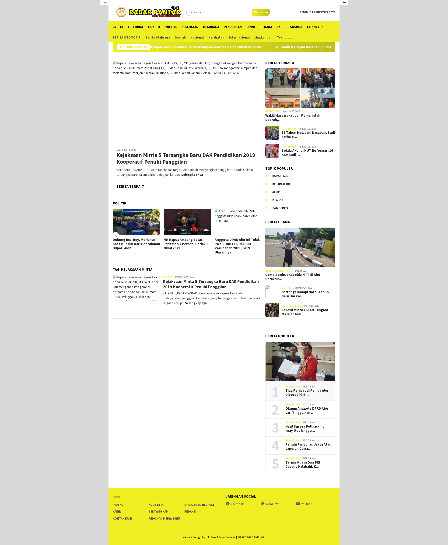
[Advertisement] (394, 32)
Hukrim (168, 276)
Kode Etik (156, 505)
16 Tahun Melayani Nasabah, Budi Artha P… (308, 134)
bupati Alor (281, 176)
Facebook (237, 504)
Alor (276, 192)
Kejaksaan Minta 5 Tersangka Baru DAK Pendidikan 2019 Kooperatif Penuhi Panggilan (185, 158)
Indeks (118, 505)
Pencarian (261, 12)
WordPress (272, 504)
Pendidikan (272, 111)
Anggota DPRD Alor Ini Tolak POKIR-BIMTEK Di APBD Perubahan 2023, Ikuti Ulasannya (237, 246)
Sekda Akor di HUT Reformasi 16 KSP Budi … (307, 152)
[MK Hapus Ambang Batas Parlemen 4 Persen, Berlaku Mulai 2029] (187, 222)
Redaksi (190, 511)
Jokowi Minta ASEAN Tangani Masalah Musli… (305, 312)
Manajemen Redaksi (199, 505)
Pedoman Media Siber (164, 518)
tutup (104, 2)
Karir (117, 511)
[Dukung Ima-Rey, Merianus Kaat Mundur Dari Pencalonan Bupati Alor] (136, 222)
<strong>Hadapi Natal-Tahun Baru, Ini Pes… (305, 294)
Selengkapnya (192, 174)
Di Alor (278, 200)
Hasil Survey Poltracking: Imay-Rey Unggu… (305, 428)
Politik (297, 305)
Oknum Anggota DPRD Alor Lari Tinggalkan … (306, 410)
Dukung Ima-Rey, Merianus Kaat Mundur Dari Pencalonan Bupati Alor (136, 244)
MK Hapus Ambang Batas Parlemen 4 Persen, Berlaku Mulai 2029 (186, 244)
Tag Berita (280, 208)
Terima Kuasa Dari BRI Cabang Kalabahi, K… (302, 464)
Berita (269, 270)
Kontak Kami (122, 518)
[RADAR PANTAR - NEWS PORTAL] (149, 12)
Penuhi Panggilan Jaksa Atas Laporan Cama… (308, 446)
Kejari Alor (281, 184)
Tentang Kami (158, 511)
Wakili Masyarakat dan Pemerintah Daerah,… (292, 117)
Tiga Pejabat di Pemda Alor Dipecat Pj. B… (307, 392)
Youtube (306, 504)
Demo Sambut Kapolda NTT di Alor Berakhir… (292, 277)
